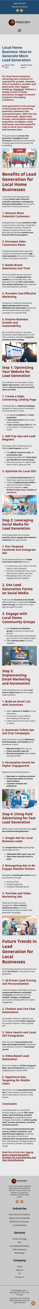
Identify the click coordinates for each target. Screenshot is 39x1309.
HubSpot (18, 89)
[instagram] (21, 10)
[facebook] (17, 10)
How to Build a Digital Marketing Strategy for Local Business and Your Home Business (19, 1156)
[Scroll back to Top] (33, 1303)
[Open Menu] (19, 30)
